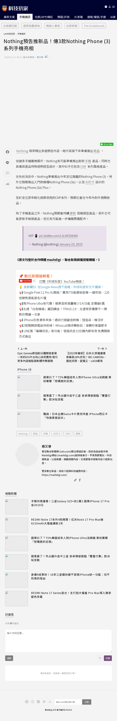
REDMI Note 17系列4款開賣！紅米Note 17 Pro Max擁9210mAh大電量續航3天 (67, 521)
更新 (78, 433)
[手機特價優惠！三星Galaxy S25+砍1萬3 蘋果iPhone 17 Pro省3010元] (16, 506)
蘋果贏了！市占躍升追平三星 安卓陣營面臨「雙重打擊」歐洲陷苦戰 (77, 397)
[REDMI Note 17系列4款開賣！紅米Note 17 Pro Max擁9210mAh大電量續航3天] (16, 525)
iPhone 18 (24, 369)
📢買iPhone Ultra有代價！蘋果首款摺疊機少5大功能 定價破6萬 (62, 303)
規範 (9, 658)
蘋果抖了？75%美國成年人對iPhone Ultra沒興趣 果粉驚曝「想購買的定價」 (77, 379)
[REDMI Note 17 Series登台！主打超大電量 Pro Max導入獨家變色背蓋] (16, 598)
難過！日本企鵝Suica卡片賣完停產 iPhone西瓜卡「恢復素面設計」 (75, 416)
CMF (68, 433)
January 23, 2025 (71, 244)
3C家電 (78, 17)
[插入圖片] (100, 658)
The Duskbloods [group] (94, 26)
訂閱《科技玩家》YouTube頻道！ (62, 281)
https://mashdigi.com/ (54, 475)
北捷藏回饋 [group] (10, 26)
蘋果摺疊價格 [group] (31, 26)
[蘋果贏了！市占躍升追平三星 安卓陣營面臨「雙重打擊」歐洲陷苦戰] (28, 401)
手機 (45, 433)
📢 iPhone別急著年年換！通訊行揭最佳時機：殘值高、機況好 (61, 320)
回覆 (108, 658)
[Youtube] (106, 7)
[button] (110, 7)
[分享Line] (7, 162)
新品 (35, 433)
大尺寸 (56, 433)
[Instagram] (32, 701)
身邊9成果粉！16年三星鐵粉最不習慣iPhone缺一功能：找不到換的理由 (70, 576)
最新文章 (9, 17)
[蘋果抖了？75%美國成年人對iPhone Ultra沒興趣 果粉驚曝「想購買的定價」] (28, 383)
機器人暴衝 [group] (53, 26)
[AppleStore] (49, 701)
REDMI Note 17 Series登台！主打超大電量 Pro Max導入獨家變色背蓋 (71, 595)
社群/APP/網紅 (44, 17)
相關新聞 (11, 493)
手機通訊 (24, 17)
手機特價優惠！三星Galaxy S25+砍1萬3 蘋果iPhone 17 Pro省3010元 (70, 503)
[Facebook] (26, 701)
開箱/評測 (63, 17)
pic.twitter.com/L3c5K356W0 (58, 235)
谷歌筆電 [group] (71, 26)
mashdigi (54, 259)
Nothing (23, 433)
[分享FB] (7, 152)
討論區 (9, 614)
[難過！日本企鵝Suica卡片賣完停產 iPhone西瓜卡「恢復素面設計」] (28, 419)
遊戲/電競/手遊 (96, 17)
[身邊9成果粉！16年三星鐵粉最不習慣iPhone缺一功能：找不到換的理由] (16, 580)
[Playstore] (44, 701)
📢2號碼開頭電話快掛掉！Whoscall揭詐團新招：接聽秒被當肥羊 (63, 325)
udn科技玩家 (9, 33)
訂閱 (87, 702)
